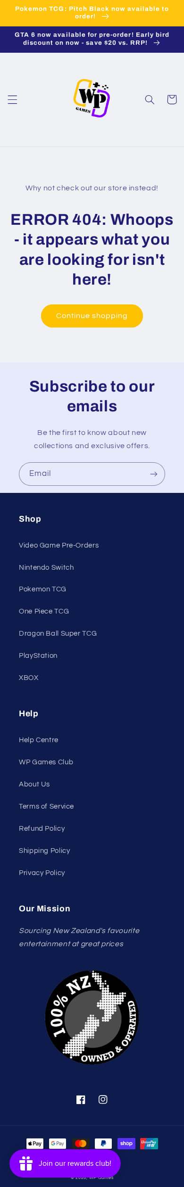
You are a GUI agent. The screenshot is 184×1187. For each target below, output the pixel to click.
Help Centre (39, 740)
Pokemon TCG (43, 589)
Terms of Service (46, 806)
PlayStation (38, 655)
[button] (12, 99)
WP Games (101, 1178)
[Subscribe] (154, 473)
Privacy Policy (42, 872)
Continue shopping (92, 315)
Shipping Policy (44, 850)
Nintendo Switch (46, 567)
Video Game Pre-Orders (59, 545)
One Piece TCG (44, 611)
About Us (34, 784)
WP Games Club (46, 762)
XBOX (29, 677)
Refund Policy (42, 828)
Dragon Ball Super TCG (58, 633)
